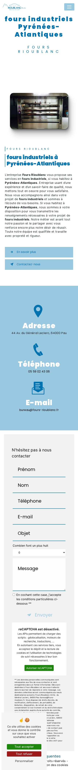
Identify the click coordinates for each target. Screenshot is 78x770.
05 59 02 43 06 (39, 371)
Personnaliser (24, 761)
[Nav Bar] (69, 7)
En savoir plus (26, 252)
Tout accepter (24, 746)
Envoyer (43, 615)
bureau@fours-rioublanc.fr (39, 410)
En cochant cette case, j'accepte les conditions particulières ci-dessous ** (38, 599)
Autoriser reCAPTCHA (39, 667)
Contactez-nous (28, 264)
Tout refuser (24, 754)
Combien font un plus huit (30, 545)
